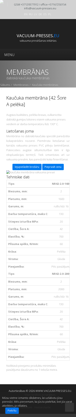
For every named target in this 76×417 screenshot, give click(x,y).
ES (45, 14)
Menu (9, 54)
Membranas (21, 85)
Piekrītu (12, 410)
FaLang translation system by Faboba (19, 382)
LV (35, 14)
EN (25, 14)
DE (40, 14)
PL (49, 14)
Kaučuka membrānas (45, 85)
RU (31, 14)
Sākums (5, 85)
